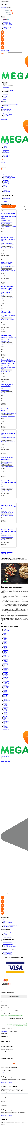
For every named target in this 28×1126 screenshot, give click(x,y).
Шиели (5, 723)
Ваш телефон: (4, 1097)
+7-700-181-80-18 (5, 50)
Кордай (5, 675)
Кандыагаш (6, 666)
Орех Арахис (6, 191)
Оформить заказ (4, 1031)
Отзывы (5, 146)
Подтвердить (4, 1105)
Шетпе (5, 722)
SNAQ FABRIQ (12, 226)
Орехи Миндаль (7, 199)
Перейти (6, 105)
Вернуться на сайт (14, 1072)
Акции (5, 147)
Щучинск (5, 727)
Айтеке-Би (6, 630)
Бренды (5, 174)
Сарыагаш (5, 694)
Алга (4, 639)
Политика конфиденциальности (11, 925)
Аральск (5, 643)
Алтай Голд (12, 270)
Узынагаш (5, 708)
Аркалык (5, 644)
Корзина (5, 94)
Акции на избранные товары (10, 104)
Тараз (4, 701)
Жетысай (5, 663)
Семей (5, 696)
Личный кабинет (7, 952)
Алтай (5, 642)
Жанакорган (6, 656)
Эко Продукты (7, 178)
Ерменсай (12, 319)
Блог (4, 920)
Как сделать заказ (7, 923)
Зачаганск (5, 665)
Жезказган (5, 660)
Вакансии (5, 945)
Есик (4, 655)
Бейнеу (5, 652)
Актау (4, 637)
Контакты (5, 28)
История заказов (7, 953)
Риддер (5, 690)
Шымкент (5, 726)
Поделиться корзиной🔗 (14, 996)
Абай (4, 629)
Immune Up (7, 371)
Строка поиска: (4, 51)
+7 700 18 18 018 (6, 110)
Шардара (5, 717)
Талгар (5, 699)
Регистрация (6, 22)
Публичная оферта (8, 926)
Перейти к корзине (5, 1072)
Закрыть (3, 1124)
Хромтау (5, 714)
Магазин (5, 189)
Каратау (5, 670)
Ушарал (5, 712)
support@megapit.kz (6, 109)
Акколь (5, 631)
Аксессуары (6, 182)
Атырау (5, 647)
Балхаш (5, 651)
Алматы (5, 641)
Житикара (5, 664)
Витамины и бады (7, 176)
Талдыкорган (6, 700)
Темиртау (5, 704)
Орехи (5, 190)
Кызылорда (6, 681)
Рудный (5, 691)
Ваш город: (4, 1101)
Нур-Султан (6, 686)
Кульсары (5, 679)
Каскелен (5, 672)
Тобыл (5, 705)
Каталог (5, 82)
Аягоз (4, 648)
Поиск (5, 84)
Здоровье (5, 156)
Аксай (5, 633)
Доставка (5, 934)
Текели (5, 703)
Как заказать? (6, 26)
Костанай (5, 677)
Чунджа (5, 716)
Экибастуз (6, 729)
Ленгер (5, 682)
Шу (4, 725)
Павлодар (5, 687)
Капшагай (5, 668)
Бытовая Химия (7, 183)
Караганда (3, 7)
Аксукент (5, 635)
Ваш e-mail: (4, 1092)
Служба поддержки (8, 932)
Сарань (5, 692)
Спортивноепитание (6, 153)
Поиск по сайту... (5, 1)
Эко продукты (6, 155)
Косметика (6, 148)
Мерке (5, 685)
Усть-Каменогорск (7, 710)
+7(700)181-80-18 (5, 756)
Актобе (5, 638)
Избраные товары (7, 954)
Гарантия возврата (7, 27)
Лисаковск (6, 683)
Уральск (5, 709)
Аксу (4, 634)
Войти (2, 1082)
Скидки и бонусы (7, 24)
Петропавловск (7, 688)
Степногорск (6, 697)
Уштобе (5, 713)
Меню (4, 99)
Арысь (5, 646)
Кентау (5, 673)
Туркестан (5, 707)
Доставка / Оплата (7, 23)
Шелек (5, 719)
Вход (4, 20)
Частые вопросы (7, 937)
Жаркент (5, 659)
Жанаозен (5, 657)
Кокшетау (5, 674)
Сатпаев (5, 695)
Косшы (5, 678)
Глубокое (5, 653)
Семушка (10, 490)
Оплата (5, 933)
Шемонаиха (6, 721)
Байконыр (5, 650)
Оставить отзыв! (7, 942)
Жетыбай (5, 661)
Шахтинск (6, 718)
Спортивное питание (8, 177)
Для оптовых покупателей (9, 946)
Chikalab (12, 247)
